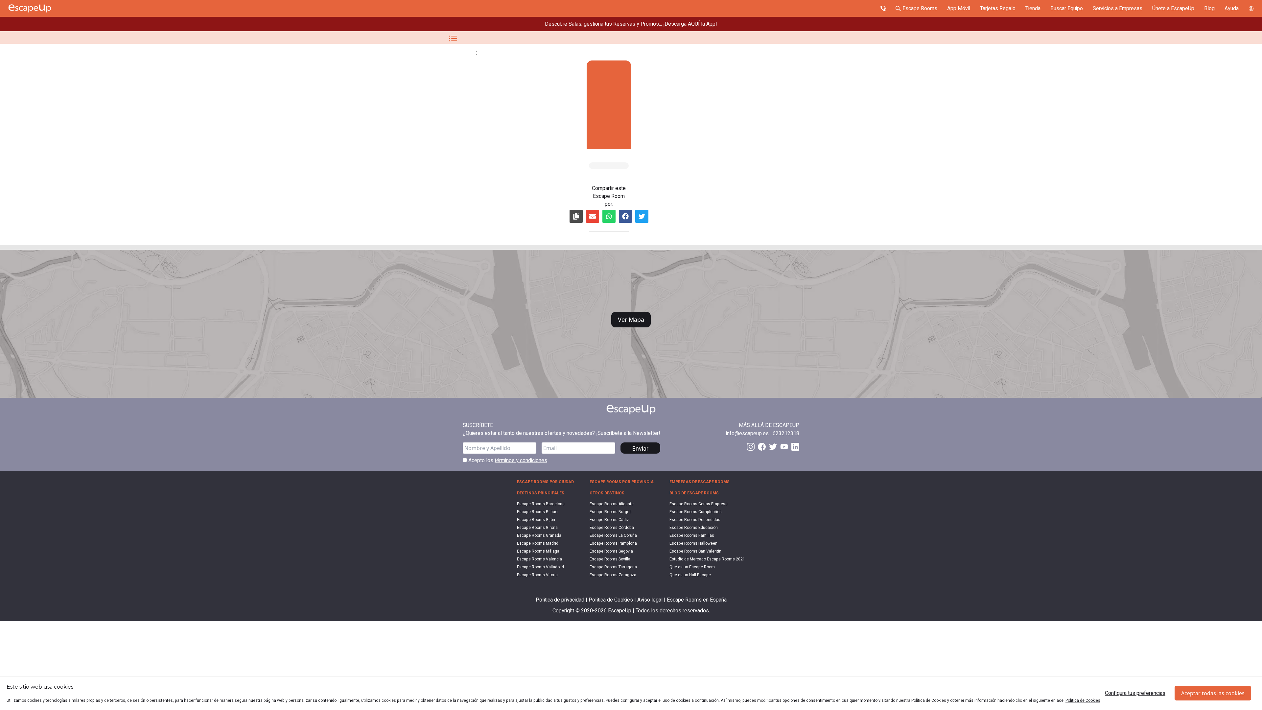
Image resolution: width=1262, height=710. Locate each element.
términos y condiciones (521, 460)
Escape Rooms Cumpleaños (695, 512)
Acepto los (507, 460)
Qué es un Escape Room (692, 567)
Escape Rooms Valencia (539, 559)
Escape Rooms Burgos (611, 512)
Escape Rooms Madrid (537, 543)
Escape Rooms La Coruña (613, 535)
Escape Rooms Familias (691, 535)
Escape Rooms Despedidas (694, 520)
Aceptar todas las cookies (1213, 693)
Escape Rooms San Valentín (695, 551)
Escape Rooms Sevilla (610, 559)
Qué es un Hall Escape (690, 575)
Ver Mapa (631, 319)
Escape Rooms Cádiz (609, 520)
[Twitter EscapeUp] (773, 447)
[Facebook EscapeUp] (762, 447)
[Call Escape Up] (883, 8)
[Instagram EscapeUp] (751, 447)
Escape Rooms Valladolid (540, 567)
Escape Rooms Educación (693, 528)
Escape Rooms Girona (537, 528)
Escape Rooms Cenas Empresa (698, 504)
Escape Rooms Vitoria (537, 575)
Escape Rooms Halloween (693, 543)
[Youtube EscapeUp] (784, 447)
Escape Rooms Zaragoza (613, 575)
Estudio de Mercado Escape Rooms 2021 (707, 559)
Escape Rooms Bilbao (537, 512)
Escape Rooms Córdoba (612, 528)
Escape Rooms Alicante (612, 504)
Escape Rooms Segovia (611, 551)
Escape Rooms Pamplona (613, 543)
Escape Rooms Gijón (536, 520)
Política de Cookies (1082, 700)
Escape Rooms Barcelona (541, 504)
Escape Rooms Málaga (538, 551)
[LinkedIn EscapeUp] (795, 447)
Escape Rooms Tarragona (613, 567)
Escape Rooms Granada (539, 535)
